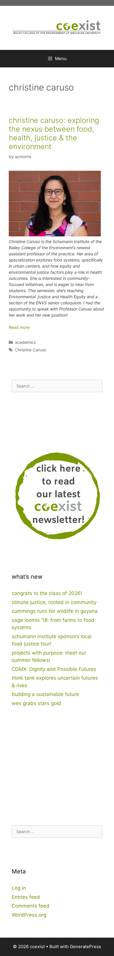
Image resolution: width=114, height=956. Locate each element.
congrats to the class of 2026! (47, 593)
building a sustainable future (45, 694)
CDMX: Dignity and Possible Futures (54, 669)
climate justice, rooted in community (54, 602)
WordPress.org (29, 915)
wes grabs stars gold (36, 703)
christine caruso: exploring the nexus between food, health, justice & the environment (54, 133)
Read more (19, 327)
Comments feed (30, 906)
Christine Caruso (30, 349)
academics (25, 342)
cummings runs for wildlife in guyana (55, 611)
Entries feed (26, 897)
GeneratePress (85, 946)
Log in (19, 888)
